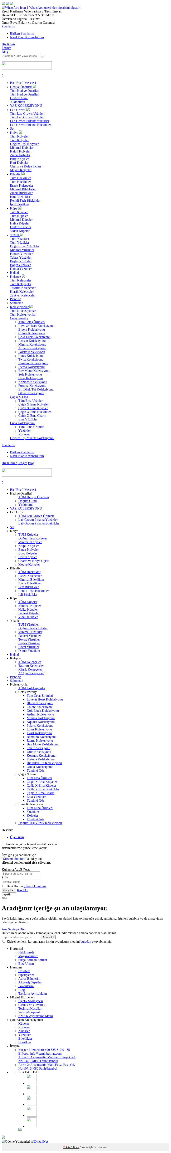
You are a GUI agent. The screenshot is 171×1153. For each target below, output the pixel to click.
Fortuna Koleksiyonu (32, 385)
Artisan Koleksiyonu (32, 340)
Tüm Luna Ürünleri (31, 427)
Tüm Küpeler (19, 212)
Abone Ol (48, 937)
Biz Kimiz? (9, 463)
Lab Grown (18, 110)
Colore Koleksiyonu (31, 333)
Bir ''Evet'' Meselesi (23, 82)
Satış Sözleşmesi (29, 1012)
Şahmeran (16, 303)
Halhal (14, 272)
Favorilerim (26, 986)
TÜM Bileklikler (29, 572)
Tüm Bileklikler (20, 178)
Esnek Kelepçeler (21, 185)
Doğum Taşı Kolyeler (24, 144)
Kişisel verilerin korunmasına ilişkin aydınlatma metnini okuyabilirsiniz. (59, 941)
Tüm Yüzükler (19, 239)
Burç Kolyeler (19, 159)
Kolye (14, 132)
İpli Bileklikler (19, 204)
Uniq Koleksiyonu (30, 378)
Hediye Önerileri (21, 87)
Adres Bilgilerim (29, 978)
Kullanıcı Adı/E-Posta (16, 869)
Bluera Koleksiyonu (31, 329)
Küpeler (23, 1023)
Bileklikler (25, 1038)
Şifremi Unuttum (35, 886)
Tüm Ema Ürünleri (30, 400)
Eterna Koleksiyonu (31, 367)
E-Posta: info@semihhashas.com (40, 1053)
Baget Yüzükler (20, 265)
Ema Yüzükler (27, 419)
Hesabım (24, 971)
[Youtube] (32, 1104)
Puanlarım (8, 26)
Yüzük (15, 235)
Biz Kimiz (8, 44)
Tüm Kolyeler (19, 136)
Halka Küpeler (19, 223)
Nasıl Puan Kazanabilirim (27, 37)
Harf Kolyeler (19, 162)
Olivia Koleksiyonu (31, 393)
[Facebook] (32, 1094)
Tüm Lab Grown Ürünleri (27, 113)
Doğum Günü (19, 98)
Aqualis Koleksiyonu (32, 348)
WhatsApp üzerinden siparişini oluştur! (54, 7)
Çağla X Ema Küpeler (33, 408)
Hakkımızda (26, 952)
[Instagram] (32, 1083)
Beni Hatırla (15, 886)
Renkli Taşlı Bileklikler (25, 200)
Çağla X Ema (19, 397)
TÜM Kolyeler (28, 534)
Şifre (5, 877)
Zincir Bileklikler (21, 193)
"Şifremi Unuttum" (14, 858)
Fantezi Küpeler (20, 227)
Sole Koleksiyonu (30, 374)
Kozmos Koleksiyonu (32, 382)
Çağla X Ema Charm (32, 415)
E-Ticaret (74, 1147)
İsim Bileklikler (20, 196)
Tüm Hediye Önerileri (24, 90)
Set (12, 128)
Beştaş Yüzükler (20, 261)
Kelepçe (16, 276)
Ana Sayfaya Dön (13, 929)
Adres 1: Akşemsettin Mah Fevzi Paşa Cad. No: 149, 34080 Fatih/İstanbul (46, 1059)
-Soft (66, 1147)
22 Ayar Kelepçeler (22, 295)
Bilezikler (24, 1042)
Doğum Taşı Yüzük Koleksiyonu (32, 438)
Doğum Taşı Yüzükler (24, 246)
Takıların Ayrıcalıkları (32, 993)
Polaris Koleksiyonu (31, 352)
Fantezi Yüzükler (21, 253)
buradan (85, 941)
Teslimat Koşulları (30, 1008)
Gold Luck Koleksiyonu (34, 337)
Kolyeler (24, 434)
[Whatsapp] (31, 1126)
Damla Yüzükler (21, 268)
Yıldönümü (17, 102)
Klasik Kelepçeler (22, 291)
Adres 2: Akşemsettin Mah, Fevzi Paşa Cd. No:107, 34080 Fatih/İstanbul (46, 1066)
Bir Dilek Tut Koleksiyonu (36, 389)
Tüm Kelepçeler (20, 280)
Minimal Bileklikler (23, 189)
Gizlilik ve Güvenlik (31, 1005)
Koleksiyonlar (19, 307)
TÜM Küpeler (27, 602)
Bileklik (15, 174)
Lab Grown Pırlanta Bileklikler (30, 124)
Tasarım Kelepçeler (22, 288)
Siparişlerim (26, 975)
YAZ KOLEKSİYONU (26, 105)
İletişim (6, 48)
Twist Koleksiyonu (30, 359)
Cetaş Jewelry (19, 318)
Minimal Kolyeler (21, 147)
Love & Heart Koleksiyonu (36, 325)
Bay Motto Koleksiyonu (34, 370)
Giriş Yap (8, 890)
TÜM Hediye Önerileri (33, 497)
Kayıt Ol (22, 890)
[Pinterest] (32, 1115)
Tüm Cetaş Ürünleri (31, 322)
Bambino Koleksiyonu (33, 363)
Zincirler (24, 1031)
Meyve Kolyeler (20, 170)
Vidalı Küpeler (19, 231)
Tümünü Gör (35, 770)
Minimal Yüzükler (22, 250)
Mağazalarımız (28, 956)
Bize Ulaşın (26, 963)
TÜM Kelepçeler (29, 662)
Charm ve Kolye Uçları (25, 166)
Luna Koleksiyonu (22, 423)
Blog (5, 51)
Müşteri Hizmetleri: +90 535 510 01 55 (44, 1049)
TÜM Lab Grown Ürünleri (36, 516)
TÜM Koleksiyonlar (31, 688)
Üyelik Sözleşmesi (30, 1001)
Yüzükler (24, 430)
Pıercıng (15, 299)
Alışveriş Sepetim (29, 982)
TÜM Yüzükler (28, 624)
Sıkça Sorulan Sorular (32, 960)
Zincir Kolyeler (20, 155)
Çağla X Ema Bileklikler (34, 412)
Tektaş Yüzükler (20, 257)
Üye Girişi (17, 837)
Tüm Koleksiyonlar (23, 310)
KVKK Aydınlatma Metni (35, 1016)
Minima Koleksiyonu (32, 344)
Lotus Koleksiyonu (31, 355)
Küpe (14, 208)
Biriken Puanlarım (22, 33)
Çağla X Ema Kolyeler (33, 404)
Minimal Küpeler (21, 219)
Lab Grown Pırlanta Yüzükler (29, 121)
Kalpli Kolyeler (20, 151)
